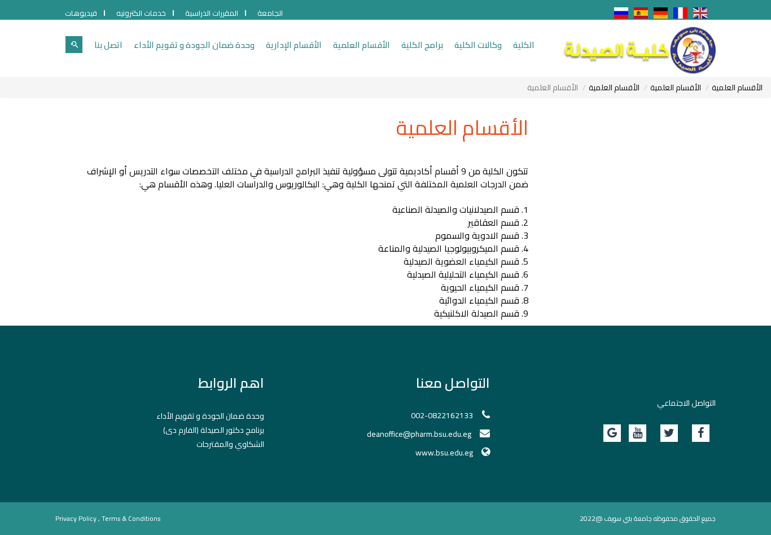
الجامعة (270, 13)
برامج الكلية (422, 45)
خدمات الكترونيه (141, 13)
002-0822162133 (442, 415)
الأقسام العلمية (361, 45)
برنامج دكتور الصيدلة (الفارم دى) (213, 430)
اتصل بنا (108, 45)
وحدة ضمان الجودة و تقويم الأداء (194, 45)
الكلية (524, 45)
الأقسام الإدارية (294, 45)
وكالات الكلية (478, 45)
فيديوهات (81, 13)
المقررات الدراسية (211, 13)
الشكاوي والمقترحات (230, 444)
